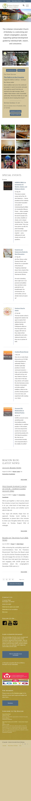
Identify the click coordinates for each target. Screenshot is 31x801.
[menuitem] (8, 1)
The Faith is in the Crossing (14, 77)
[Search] (22, 5)
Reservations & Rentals (17, 1)
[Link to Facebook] (20, 744)
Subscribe (5, 609)
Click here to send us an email (10, 607)
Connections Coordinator (8, 474)
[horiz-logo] (12, 5)
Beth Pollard (20, 544)
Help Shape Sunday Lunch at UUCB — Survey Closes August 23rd (14, 488)
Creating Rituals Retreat (21, 352)
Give (24, 1)
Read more (24, 479)
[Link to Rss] (27, 744)
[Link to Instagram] (23, 744)
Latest (18, 471)
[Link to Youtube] (25, 744)
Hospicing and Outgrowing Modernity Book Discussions (21, 252)
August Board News (11, 468)
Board (14, 471)
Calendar (8, 1)
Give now (5, 612)
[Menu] (26, 5)
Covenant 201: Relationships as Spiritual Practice (19, 411)
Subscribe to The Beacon (12, 711)
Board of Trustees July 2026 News (15, 539)
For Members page (17, 693)
